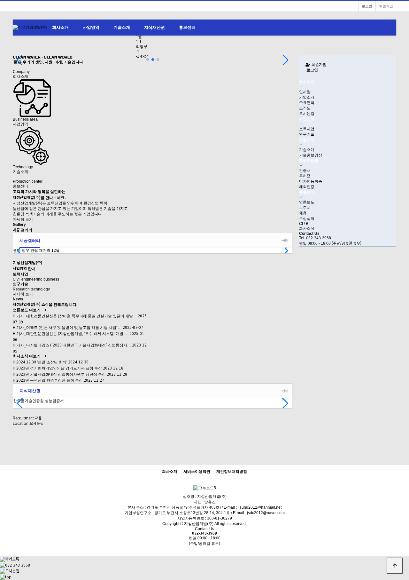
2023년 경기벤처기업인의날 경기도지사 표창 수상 (58, 368)
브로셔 (305, 207)
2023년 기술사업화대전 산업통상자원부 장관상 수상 (60, 374)
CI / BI (304, 223)
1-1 (139, 42)
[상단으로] (395, 566)
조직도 (305, 108)
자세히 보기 (23, 219)
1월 (139, 37)
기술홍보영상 (310, 155)
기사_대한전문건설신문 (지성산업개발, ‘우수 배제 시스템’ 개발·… (71, 333)
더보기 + (38, 310)
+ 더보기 (285, 244)
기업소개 (306, 97)
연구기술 (306, 134)
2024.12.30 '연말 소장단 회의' (41, 362)
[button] (147, 59)
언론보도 (20, 310)
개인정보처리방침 (231, 472)
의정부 (141, 46)
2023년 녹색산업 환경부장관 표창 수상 (49, 380)
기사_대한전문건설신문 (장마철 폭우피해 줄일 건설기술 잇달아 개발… (76, 316)
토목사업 (306, 129)
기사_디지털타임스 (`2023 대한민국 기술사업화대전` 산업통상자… (73, 345)
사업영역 (91, 27)
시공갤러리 (29, 240)
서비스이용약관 (196, 472)
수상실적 (306, 218)
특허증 (305, 176)
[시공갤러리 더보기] (285, 241)
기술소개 (121, 27)
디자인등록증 (310, 181)
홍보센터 (187, 27)
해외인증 (306, 187)
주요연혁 (306, 102)
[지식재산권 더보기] (285, 391)
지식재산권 (154, 27)
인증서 (305, 170)
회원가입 (386, 6)
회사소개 (60, 27)
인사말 (305, 92)
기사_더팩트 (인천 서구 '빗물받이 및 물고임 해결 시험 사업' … (68, 327)
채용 (303, 213)
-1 (137, 52)
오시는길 (306, 113)
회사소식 (20, 356)
